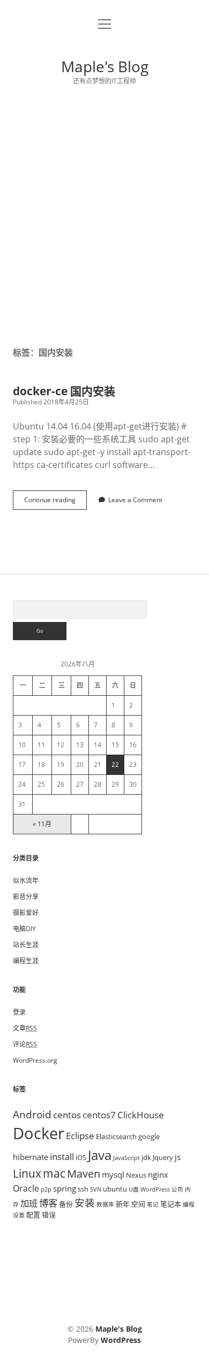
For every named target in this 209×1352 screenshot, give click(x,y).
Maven (83, 1173)
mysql (113, 1174)
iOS (81, 1157)
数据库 (105, 1204)
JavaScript (126, 1158)
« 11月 (42, 823)
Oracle (26, 1188)
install (62, 1156)
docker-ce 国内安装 (64, 390)
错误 (49, 1214)
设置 (19, 1215)
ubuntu (115, 1189)
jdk (146, 1157)
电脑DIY (24, 928)
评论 (25, 1044)
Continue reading (53, 502)
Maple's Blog (104, 66)
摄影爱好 (26, 912)
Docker (38, 1133)
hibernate (30, 1156)
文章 (25, 1028)
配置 (33, 1214)
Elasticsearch (116, 1136)
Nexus (136, 1175)
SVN (95, 1189)
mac (54, 1173)
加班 (29, 1203)
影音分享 (26, 896)
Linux (27, 1173)
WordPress (155, 1189)
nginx (158, 1174)
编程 (189, 1204)
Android (32, 1114)
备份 (66, 1204)
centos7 (99, 1114)
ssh (83, 1189)
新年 (123, 1204)
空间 (138, 1204)
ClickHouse (140, 1114)
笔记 (153, 1204)
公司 (177, 1189)
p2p (46, 1189)
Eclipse (80, 1135)
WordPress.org (35, 1060)
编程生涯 (26, 960)
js (178, 1156)
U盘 (134, 1189)
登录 (19, 1012)
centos (67, 1114)
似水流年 (26, 880)
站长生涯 (26, 944)
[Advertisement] (104, 216)
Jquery (163, 1157)
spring (64, 1188)
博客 (48, 1202)
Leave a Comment (135, 499)
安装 (84, 1202)
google (149, 1136)
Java (99, 1155)
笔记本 (170, 1204)
